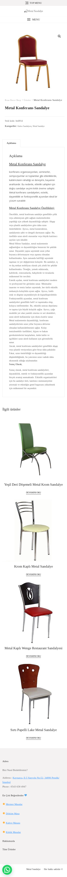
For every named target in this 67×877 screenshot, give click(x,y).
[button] (33, 19)
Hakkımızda (8, 841)
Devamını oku (33, 492)
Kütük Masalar (13, 832)
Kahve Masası (13, 823)
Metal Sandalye (39, 126)
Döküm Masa (13, 813)
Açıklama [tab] (11, 143)
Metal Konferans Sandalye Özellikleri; (32, 208)
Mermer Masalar (14, 804)
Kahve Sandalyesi (24, 126)
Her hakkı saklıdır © (53, 869)
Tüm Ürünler (9, 849)
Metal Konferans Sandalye (27, 164)
